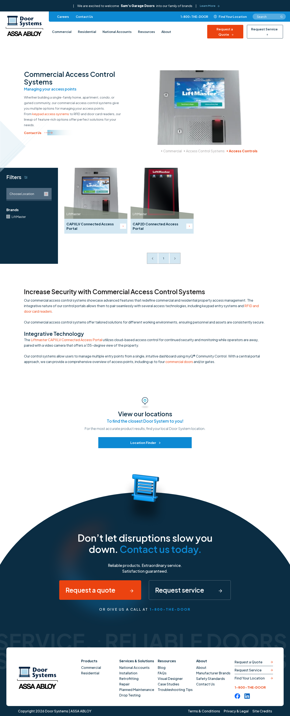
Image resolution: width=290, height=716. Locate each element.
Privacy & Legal (236, 711)
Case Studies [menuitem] (168, 684)
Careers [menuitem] (63, 16)
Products (89, 661)
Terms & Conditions (204, 711)
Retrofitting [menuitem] (129, 678)
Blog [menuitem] (162, 667)
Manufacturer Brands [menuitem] (213, 673)
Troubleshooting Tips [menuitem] (175, 689)
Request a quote (91, 590)
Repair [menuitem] (124, 684)
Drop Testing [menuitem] (130, 695)
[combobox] (269, 17)
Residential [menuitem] (87, 32)
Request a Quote (225, 31)
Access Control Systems (205, 151)
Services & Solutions (136, 661)
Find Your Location (250, 678)
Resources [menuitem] (146, 32)
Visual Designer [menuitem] (170, 678)
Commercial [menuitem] (62, 32)
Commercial (172, 151)
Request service (180, 590)
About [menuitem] (166, 32)
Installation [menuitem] (128, 673)
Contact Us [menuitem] (84, 16)
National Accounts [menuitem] (117, 32)
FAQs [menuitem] (162, 673)
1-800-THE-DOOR (194, 16)
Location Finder (143, 443)
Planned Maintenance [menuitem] (136, 689)
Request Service (264, 29)
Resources (167, 661)
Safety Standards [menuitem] (210, 678)
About (201, 661)
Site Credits (262, 711)
